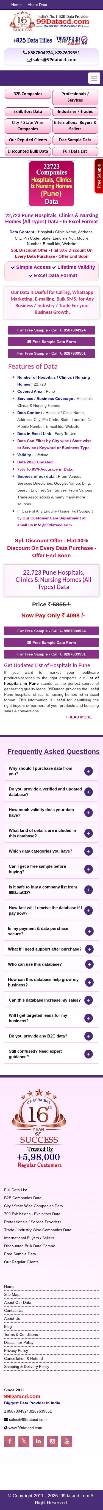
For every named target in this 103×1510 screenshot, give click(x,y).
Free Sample (99, 176)
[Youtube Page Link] (66, 1441)
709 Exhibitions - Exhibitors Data (32, 1214)
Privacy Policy (16, 1350)
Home (16, 4)
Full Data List (75, 151)
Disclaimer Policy (19, 1342)
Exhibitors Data (27, 112)
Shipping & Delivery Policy (26, 1366)
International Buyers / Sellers (29, 1238)
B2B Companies (27, 94)
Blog (8, 1326)
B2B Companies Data (22, 1198)
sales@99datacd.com (55, 60)
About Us (12, 1318)
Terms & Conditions (21, 1334)
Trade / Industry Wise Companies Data (37, 1230)
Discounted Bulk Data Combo (29, 1246)
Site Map (12, 1294)
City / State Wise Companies (27, 126)
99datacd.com (75, 1495)
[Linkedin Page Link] (38, 1441)
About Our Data (17, 1302)
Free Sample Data (75, 140)
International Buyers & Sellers (75, 126)
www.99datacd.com (25, 1428)
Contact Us (13, 1310)
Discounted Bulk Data (28, 151)
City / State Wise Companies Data (33, 1206)
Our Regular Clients (21, 1262)
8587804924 (40, 53)
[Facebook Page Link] (9, 1441)
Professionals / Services (75, 97)
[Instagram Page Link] (52, 1441)
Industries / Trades (75, 112)
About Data (37, 4)
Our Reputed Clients (28, 140)
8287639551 (67, 53)
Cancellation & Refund (23, 1358)
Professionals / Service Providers (32, 1222)
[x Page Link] (23, 1441)
